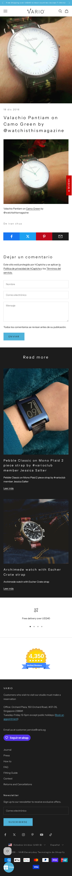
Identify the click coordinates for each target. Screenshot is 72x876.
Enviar (14, 336)
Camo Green (33, 208)
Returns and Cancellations (17, 784)
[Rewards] (8, 867)
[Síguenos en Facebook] (5, 834)
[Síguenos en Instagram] (23, 834)
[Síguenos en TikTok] (50, 834)
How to (7, 761)
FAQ (5, 767)
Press (6, 755)
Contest (7, 778)
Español (55, 845)
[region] (36, 614)
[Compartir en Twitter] (28, 236)
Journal (7, 749)
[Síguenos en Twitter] (14, 834)
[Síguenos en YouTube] (41, 834)
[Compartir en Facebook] (11, 236)
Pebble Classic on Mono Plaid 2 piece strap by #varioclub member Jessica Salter (33, 465)
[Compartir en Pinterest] (44, 236)
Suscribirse (18, 822)
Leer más (8, 488)
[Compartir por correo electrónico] (60, 236)
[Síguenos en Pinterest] (32, 834)
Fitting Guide (10, 772)
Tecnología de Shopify (51, 852)
